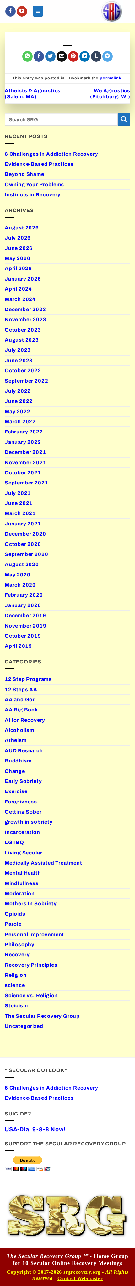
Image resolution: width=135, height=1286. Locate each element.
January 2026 (23, 278)
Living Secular (23, 852)
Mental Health (23, 873)
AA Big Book (21, 709)
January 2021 (23, 523)
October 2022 (23, 370)
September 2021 (26, 482)
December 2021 (25, 452)
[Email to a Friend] (62, 56)
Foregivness (21, 801)
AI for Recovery (25, 720)
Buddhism (18, 760)
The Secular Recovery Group (42, 1016)
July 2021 (18, 493)
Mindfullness (22, 883)
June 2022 (19, 401)
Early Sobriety (23, 781)
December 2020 (25, 533)
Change (15, 771)
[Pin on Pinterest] (73, 56)
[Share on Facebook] (39, 56)
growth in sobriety (29, 822)
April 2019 (18, 646)
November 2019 (25, 626)
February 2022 (24, 431)
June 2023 (19, 360)
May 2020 (17, 574)
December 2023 (25, 309)
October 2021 (23, 472)
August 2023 (22, 340)
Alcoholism (19, 730)
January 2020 (23, 605)
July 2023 (18, 350)
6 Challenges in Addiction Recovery (51, 154)
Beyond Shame (24, 174)
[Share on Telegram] (107, 56)
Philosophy (20, 944)
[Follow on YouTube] (22, 11)
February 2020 (24, 595)
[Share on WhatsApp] (27, 56)
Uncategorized (24, 1026)
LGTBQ (14, 842)
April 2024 (18, 289)
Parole (13, 924)
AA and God (20, 699)
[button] (38, 11)
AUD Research (24, 750)
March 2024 (20, 299)
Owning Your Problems (34, 184)
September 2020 (26, 554)
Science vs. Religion (31, 995)
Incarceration (22, 832)
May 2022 (17, 411)
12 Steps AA (21, 689)
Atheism (16, 740)
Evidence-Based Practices (39, 164)
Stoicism (16, 1005)
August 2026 (22, 227)
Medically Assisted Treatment (43, 863)
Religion (15, 975)
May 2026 (17, 258)
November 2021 (25, 462)
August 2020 (22, 564)
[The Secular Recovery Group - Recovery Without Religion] (112, 11)
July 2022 (18, 391)
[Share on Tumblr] (96, 56)
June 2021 (19, 503)
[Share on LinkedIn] (84, 56)
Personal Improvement (34, 934)
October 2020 (23, 544)
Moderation (20, 893)
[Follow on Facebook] (10, 11)
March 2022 (20, 421)
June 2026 (19, 248)
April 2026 (18, 268)
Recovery (17, 954)
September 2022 (26, 381)
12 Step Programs (28, 679)
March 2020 (20, 585)
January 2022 (23, 442)
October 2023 (23, 330)
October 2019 (23, 636)
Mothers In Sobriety (31, 903)
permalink (110, 78)
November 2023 (25, 319)
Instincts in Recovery (33, 194)
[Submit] (124, 119)
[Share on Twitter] (50, 56)
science (15, 985)
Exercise (16, 791)
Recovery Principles (31, 965)
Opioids (15, 914)
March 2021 (20, 513)
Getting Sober (23, 811)
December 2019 (25, 615)
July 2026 (18, 237)
